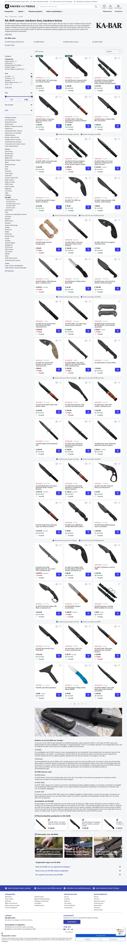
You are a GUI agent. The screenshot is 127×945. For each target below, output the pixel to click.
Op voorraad (9, 105)
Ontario (7, 227)
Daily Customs (9, 180)
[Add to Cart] (59, 87)
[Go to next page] (86, 703)
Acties (7, 263)
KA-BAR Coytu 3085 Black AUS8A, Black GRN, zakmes (74, 525)
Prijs (6, 93)
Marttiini (7, 219)
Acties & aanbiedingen (54, 11)
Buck (6, 169)
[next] (119, 823)
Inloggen (110, 8)
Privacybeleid (69, 932)
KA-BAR (8, 197)
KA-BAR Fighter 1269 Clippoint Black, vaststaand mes (46, 282)
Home (6, 16)
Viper (6, 256)
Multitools (8, 901)
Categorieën (9, 11)
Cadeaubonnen (98, 903)
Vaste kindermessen (11, 146)
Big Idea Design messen (13, 160)
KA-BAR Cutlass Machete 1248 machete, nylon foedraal (105, 201)
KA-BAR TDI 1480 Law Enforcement (72, 201)
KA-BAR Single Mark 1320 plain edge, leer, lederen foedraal (46, 525)
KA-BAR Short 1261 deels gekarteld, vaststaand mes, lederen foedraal (74, 487)
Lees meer (8, 34)
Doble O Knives (10, 182)
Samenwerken (98, 910)
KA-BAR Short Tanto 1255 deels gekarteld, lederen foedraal (105, 444)
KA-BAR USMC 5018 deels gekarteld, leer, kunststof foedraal (103, 650)
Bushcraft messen (11, 122)
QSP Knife (8, 234)
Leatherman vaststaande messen (16, 214)
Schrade (7, 241)
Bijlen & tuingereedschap (42, 899)
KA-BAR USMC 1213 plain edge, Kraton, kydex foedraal (46, 162)
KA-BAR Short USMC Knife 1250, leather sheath (46, 405)
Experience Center (99, 901)
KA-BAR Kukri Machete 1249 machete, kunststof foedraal (74, 405)
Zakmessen (8, 897)
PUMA (7, 232)
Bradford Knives (10, 164)
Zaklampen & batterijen (42, 901)
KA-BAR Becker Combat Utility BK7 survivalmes (105, 120)
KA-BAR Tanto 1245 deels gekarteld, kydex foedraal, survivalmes (74, 445)
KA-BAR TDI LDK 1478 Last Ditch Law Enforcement (104, 486)
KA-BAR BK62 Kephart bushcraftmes (72, 607)
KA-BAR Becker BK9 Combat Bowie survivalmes (45, 201)
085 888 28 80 (10, 918)
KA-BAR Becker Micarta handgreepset (44, 243)
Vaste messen (13, 16)
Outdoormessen (10, 135)
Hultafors (8, 195)
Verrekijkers (38, 903)
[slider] (6, 96)
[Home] (20, 6)
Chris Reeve (9, 173)
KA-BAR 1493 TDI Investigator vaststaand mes (105, 243)
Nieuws (96, 897)
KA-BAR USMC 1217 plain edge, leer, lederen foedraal (46, 81)
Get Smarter (9, 271)
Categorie (8, 56)
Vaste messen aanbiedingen (14, 266)
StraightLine (9, 245)
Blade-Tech (8, 158)
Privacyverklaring (69, 905)
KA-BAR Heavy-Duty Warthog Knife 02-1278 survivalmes (105, 282)
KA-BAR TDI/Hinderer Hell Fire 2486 (105, 568)
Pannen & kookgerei (11, 907)
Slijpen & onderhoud (11, 903)
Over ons (96, 899)
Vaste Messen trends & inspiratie (15, 268)
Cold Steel (8, 175)
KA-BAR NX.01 (10, 201)
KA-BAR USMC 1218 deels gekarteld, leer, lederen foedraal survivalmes (75, 120)
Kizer (6, 212)
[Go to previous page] (70, 703)
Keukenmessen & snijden (12, 905)
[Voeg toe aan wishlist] (60, 58)
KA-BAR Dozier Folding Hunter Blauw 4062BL (75, 688)
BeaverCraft (9, 154)
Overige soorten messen (13, 139)
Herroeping (67, 903)
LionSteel (8, 216)
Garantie (67, 899)
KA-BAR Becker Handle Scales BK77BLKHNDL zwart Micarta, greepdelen (105, 325)
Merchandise (98, 905)
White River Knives (11, 258)
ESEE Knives (9, 184)
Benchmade (9, 156)
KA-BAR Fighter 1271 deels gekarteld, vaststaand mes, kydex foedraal (104, 162)
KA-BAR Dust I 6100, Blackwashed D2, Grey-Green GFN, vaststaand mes (45, 569)
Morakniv (8, 223)
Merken (7, 149)
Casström (8, 171)
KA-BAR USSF (10, 208)
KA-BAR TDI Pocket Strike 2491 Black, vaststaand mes (46, 607)
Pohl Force (8, 230)
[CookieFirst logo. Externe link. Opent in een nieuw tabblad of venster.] (2, 933)
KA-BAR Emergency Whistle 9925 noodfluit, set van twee (104, 607)
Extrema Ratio (9, 186)
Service (66, 897)
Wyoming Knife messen (12, 260)
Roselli (7, 238)
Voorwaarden (68, 907)
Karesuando (9, 210)
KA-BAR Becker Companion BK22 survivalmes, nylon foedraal (45, 120)
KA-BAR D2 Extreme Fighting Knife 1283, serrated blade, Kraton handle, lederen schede (75, 162)
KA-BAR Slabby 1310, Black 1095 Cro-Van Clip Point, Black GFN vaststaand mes (75, 364)
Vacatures (97, 907)
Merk (6, 73)
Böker (7, 162)
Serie (6, 110)
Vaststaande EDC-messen (13, 131)
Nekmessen (9, 128)
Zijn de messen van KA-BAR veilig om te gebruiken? (52, 871)
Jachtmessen (9, 124)
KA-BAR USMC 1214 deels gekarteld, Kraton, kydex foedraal (74, 244)
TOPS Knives (9, 249)
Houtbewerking (39, 905)
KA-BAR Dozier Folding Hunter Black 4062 (75, 282)
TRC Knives (8, 251)
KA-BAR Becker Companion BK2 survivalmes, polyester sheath (76, 81)
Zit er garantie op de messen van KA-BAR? (49, 874)
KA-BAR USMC (10, 205)
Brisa (6, 167)
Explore (20, 11)
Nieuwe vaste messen (12, 137)
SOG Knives (9, 247)
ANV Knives (9, 151)
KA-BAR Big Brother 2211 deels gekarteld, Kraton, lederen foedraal (46, 487)
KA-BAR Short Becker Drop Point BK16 (45, 649)
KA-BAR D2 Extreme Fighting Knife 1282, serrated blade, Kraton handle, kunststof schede (105, 81)
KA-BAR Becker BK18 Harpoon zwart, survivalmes (105, 525)
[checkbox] (31, 76)
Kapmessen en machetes (13, 133)
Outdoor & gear (39, 897)
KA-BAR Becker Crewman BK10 (105, 363)
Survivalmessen (10, 120)
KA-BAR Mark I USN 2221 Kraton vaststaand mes (73, 649)
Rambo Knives (9, 236)
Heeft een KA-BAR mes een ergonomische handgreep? (53, 867)
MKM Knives (9, 221)
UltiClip (7, 254)
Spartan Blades (10, 243)
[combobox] (113, 52)
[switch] (120, 933)
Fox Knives (8, 191)
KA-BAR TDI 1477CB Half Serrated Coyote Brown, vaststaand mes (44, 364)
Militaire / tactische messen (14, 126)
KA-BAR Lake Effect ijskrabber (46, 688)
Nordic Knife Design (11, 225)
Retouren (67, 901)
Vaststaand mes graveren (13, 142)
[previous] (38, 823)
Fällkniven (8, 189)
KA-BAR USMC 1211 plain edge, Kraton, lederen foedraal (76, 324)
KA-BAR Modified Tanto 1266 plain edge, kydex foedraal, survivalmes (104, 689)
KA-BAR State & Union (13, 204)
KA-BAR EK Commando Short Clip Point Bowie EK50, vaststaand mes (45, 325)
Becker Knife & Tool (12, 199)
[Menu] (124, 928)
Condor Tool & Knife (11, 178)
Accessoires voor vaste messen (15, 144)
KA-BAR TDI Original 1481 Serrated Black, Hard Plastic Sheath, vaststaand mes (74, 569)
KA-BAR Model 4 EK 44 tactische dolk (46, 444)
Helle (6, 193)
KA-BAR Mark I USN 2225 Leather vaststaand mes (103, 405)
